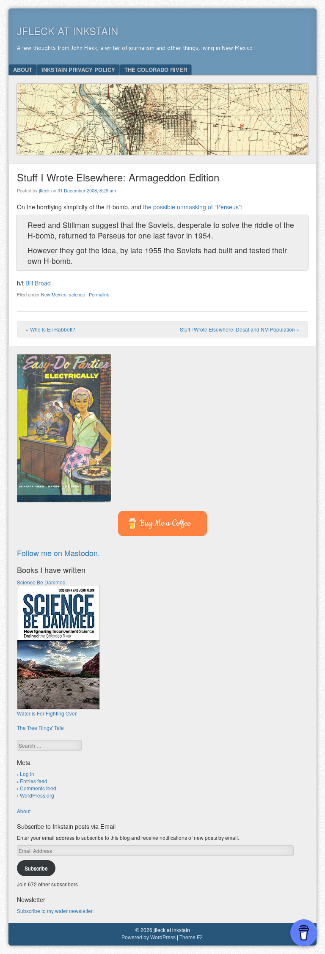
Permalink (99, 294)
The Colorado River (155, 70)
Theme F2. (191, 937)
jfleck (44, 190)
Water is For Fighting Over (47, 713)
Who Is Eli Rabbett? (50, 329)
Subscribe (36, 868)
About (22, 70)
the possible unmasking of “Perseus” (192, 207)
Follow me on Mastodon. (58, 552)
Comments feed (38, 788)
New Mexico (53, 294)
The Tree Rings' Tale (40, 727)
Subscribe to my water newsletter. (55, 910)
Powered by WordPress (148, 937)
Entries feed (33, 780)
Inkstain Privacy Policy (78, 70)
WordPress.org (37, 795)
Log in (27, 773)
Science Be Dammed (41, 582)
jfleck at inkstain (67, 30)
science (77, 294)
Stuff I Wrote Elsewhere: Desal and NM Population (239, 329)
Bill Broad (38, 283)
